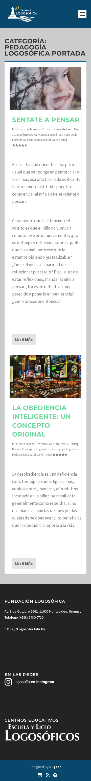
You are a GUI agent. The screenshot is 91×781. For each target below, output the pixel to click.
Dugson (55, 767)
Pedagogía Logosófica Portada (46, 140)
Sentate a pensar (45, 120)
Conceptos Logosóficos (48, 134)
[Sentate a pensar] (45, 88)
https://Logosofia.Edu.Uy (25, 629)
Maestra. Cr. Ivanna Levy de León (51, 129)
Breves (28, 134)
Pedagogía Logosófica (66, 449)
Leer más (24, 339)
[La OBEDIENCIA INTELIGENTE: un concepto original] (45, 376)
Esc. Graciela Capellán (44, 444)
